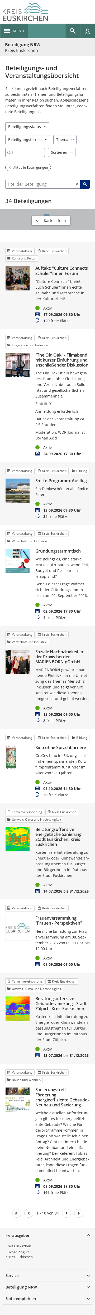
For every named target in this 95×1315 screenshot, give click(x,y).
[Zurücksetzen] (76, 184)
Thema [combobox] (62, 139)
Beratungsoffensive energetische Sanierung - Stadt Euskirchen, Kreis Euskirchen (59, 837)
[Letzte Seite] (78, 1213)
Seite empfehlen (21, 1298)
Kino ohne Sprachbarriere (60, 747)
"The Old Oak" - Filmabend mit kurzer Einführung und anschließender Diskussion (61, 360)
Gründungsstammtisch (58, 551)
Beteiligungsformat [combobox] (25, 139)
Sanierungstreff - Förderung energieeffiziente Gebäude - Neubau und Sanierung (62, 1097)
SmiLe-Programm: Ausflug (61, 480)
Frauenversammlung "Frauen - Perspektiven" (58, 921)
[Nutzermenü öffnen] (87, 31)
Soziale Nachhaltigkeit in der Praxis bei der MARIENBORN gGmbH (59, 657)
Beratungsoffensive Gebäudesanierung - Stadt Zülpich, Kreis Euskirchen (61, 1003)
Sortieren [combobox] (59, 152)
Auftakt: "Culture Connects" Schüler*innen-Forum (62, 271)
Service (12, 1275)
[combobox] (25, 152)
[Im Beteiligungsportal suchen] (72, 31)
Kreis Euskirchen (18, 1246)
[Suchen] (85, 184)
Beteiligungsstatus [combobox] (24, 126)
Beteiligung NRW (22, 44)
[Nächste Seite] (66, 1213)
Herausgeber (18, 1235)
